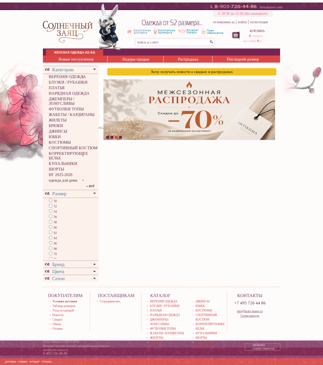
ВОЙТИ (242, 22)
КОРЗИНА (257, 31)
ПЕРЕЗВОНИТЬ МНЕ (271, 7)
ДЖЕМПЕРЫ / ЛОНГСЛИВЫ (62, 101)
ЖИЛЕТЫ (58, 120)
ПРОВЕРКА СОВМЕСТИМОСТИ (263, 347)
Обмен (56, 324)
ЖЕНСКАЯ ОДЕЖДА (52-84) (74, 52)
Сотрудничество (110, 301)
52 (55, 206)
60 (55, 227)
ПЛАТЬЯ (57, 88)
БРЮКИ (56, 126)
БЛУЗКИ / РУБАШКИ (68, 82)
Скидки (57, 319)
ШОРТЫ (56, 169)
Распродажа (188, 59)
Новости (57, 315)
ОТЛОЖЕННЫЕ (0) (223, 22)
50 (55, 201)
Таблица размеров (63, 306)
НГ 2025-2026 (60, 175)
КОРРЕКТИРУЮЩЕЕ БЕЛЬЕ (68, 155)
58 (55, 222)
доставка (10, 361)
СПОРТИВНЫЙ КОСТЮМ (73, 148)
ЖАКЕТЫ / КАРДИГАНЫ (72, 114)
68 (55, 249)
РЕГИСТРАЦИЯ (259, 22)
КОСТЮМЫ (60, 142)
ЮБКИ (55, 137)
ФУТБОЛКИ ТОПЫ (66, 109)
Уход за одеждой (63, 310)
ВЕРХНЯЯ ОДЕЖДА (67, 77)
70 (55, 254)
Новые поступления (76, 59)
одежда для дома (63, 180)
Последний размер (243, 59)
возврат (34, 361)
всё (91, 186)
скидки (22, 361)
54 (55, 211)
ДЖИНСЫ (58, 131)
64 (55, 238)
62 (55, 233)
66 (55, 243)
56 (55, 217)
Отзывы (57, 328)
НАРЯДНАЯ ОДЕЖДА (69, 93)
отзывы (46, 361)
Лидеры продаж (135, 59)
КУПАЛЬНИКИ (63, 163)
